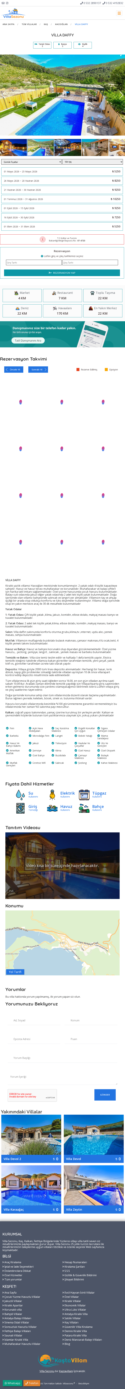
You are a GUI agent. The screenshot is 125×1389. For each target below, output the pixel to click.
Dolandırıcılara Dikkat (17, 1270)
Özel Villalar (71, 1296)
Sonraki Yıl (37, 369)
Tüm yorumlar (13, 1279)
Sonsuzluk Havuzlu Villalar (20, 1326)
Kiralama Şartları (74, 1266)
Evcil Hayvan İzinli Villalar (79, 1292)
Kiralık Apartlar (13, 1305)
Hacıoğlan (61, 24)
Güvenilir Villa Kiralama (78, 1326)
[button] (121, 54)
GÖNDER (105, 1094)
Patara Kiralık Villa (75, 1335)
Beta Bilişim (83, 1383)
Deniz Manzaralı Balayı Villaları (83, 1339)
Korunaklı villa (13, 1309)
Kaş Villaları (71, 1322)
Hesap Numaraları (75, 1262)
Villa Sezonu (47, 1371)
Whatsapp (13, 1383)
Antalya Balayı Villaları (17, 1318)
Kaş (46, 24)
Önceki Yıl (15, 369)
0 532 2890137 (92, 3)
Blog (67, 1343)
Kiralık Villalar (72, 1300)
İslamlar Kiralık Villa (16, 1339)
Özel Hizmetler (13, 1275)
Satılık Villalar (72, 1318)
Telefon (33, 1383)
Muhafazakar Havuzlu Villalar (22, 1343)
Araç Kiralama (12, 1262)
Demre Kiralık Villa (75, 1331)
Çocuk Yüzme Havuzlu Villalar (22, 1296)
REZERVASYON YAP (63, 272)
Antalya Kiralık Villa (76, 1313)
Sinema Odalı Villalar (16, 1322)
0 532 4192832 (114, 3)
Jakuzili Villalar (13, 1300)
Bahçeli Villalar (13, 1313)
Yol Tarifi (15, 972)
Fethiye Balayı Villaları (17, 1331)
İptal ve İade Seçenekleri (19, 1266)
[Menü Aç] (119, 13)
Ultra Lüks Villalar (75, 1309)
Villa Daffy (81, 24)
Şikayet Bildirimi (74, 1279)
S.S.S (67, 1270)
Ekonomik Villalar (75, 1305)
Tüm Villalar (29, 24)
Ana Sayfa (8, 24)
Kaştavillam (66, 1371)
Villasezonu (68, 1383)
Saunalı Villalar (13, 1335)
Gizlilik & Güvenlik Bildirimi (80, 1275)
